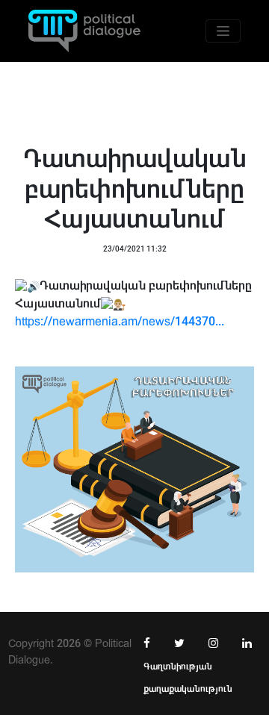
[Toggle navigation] (223, 31)
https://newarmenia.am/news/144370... (119, 321)
